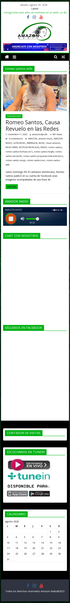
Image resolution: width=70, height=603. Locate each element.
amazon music (45, 138)
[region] (35, 47)
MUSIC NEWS (12, 147)
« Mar (8, 567)
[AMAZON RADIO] (7, 57)
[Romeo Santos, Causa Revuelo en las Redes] (35, 76)
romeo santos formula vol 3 (19, 151)
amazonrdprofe (39, 134)
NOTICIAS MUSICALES (29, 147)
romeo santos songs (15, 160)
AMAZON (32, 138)
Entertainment (14, 116)
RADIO (44, 147)
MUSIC (42, 143)
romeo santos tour (36, 160)
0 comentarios (15, 138)
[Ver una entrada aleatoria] (63, 56)
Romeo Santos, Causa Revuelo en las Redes (33, 125)
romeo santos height (44, 151)
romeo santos (55, 147)
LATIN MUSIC (19, 143)
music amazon (53, 143)
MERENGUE (32, 143)
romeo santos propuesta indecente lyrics (43, 156)
